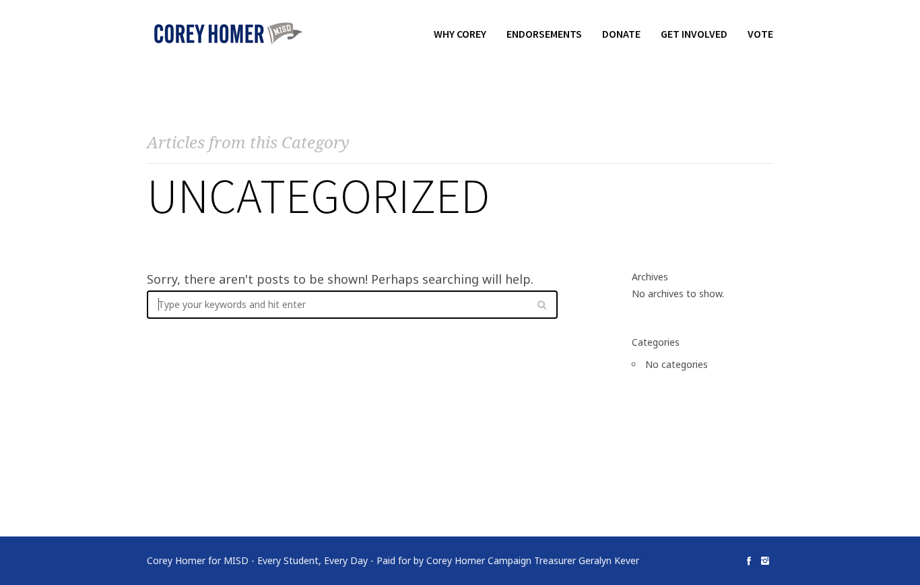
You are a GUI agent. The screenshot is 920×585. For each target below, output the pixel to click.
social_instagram (765, 561)
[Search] (541, 304)
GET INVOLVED (694, 33)
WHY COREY (460, 33)
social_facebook (749, 561)
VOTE (760, 33)
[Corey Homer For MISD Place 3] (227, 33)
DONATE (621, 33)
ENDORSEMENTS (544, 33)
